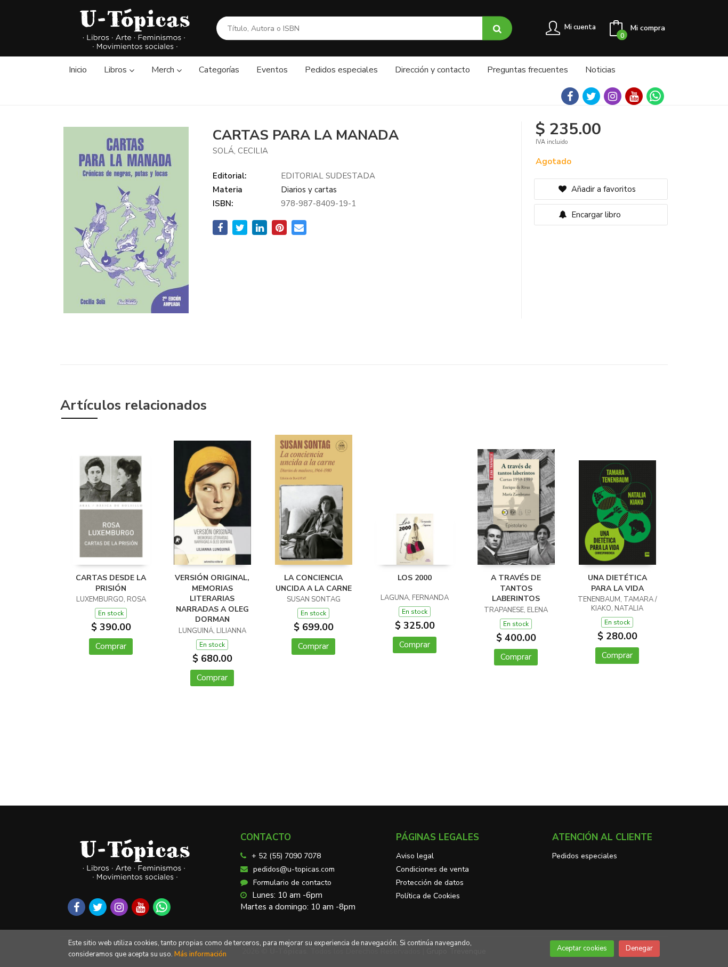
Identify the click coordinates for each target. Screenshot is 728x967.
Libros (116, 70)
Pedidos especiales (584, 856)
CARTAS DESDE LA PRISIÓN (111, 583)
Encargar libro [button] (595, 214)
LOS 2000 (415, 578)
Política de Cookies (428, 896)
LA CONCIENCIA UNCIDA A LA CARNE (314, 583)
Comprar (110, 646)
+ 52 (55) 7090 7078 (286, 856)
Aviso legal (415, 856)
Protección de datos (430, 882)
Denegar (639, 948)
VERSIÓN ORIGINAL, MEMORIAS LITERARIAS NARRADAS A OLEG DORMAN (212, 598)
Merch (163, 70)
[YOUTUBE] (634, 96)
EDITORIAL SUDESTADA (328, 175)
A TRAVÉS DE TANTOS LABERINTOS (516, 588)
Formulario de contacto (292, 882)
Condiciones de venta (432, 869)
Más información (200, 954)
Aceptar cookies (582, 948)
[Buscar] (497, 28)
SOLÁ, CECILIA (240, 150)
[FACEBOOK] (570, 96)
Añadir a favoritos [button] (602, 189)
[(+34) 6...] (655, 96)
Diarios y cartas (309, 189)
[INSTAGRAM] (612, 96)
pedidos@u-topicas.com (294, 869)
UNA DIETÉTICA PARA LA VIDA (617, 583)
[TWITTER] (591, 96)
